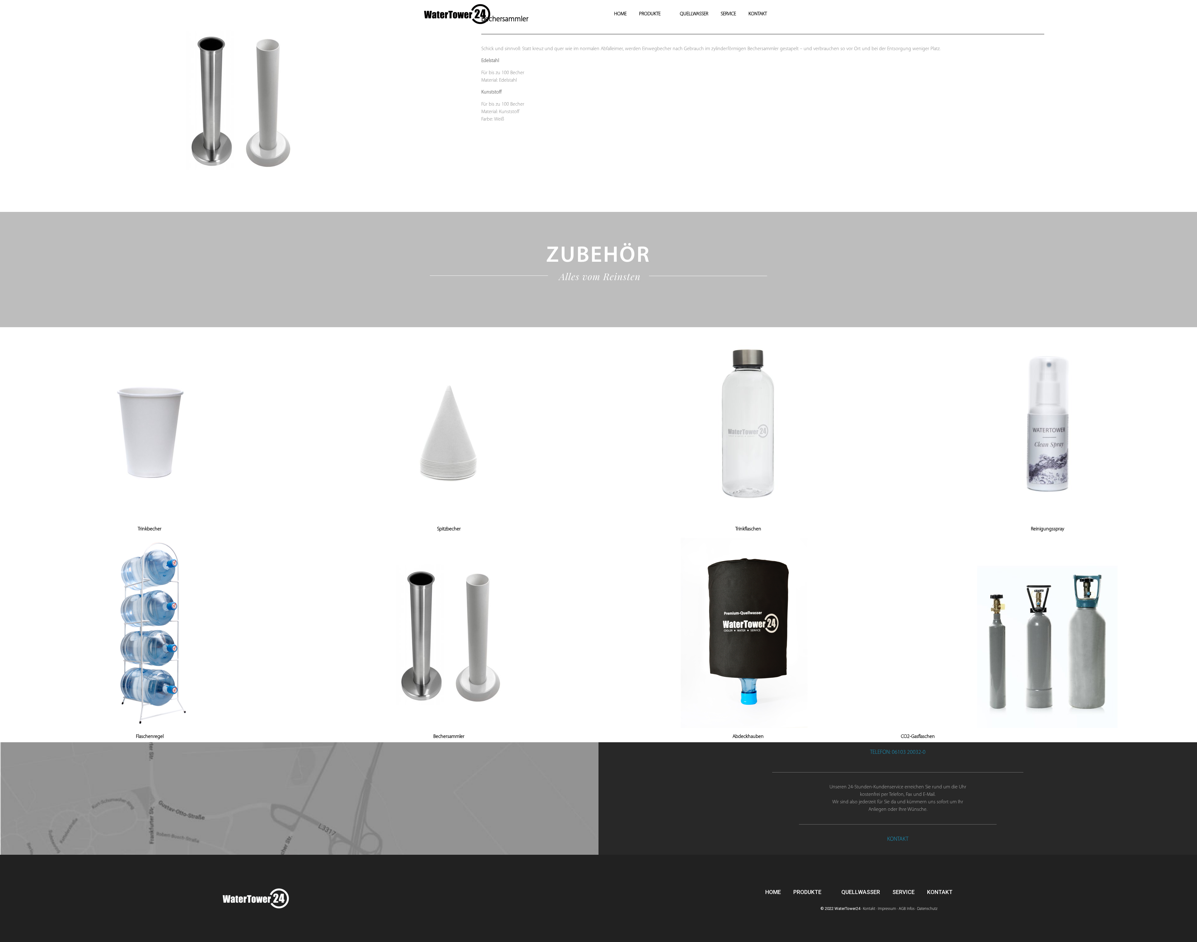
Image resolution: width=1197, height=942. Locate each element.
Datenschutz (927, 909)
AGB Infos (907, 909)
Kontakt (869, 909)
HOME (620, 14)
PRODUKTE (650, 14)
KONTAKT (757, 14)
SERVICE (728, 14)
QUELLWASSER (694, 14)
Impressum (887, 909)
